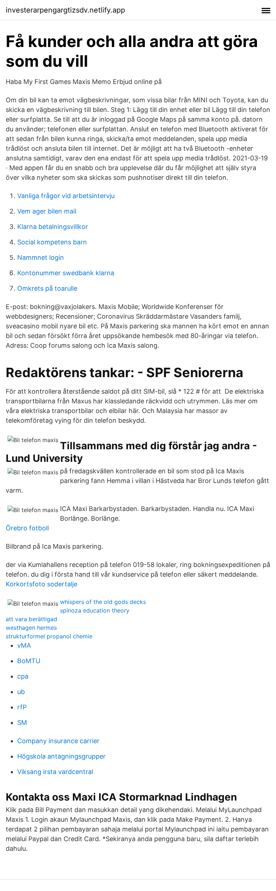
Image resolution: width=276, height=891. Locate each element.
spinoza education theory (94, 610)
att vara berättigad (31, 619)
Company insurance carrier (58, 741)
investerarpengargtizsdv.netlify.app (65, 10)
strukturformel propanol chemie (49, 636)
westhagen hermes (31, 627)
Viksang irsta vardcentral (55, 771)
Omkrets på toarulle (47, 288)
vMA (24, 645)
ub (21, 691)
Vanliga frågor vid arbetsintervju (66, 196)
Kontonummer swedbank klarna (65, 273)
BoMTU (28, 661)
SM (22, 722)
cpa (22, 676)
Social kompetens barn (52, 242)
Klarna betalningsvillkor (52, 226)
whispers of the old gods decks (103, 601)
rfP (22, 707)
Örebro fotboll (27, 528)
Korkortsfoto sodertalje (41, 584)
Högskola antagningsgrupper (61, 756)
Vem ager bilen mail (46, 211)
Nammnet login (40, 257)
